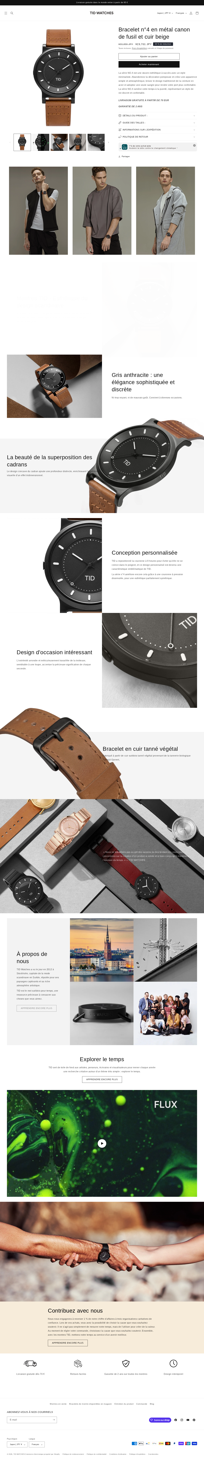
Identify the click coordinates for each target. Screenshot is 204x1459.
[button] (6, 13)
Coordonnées (153, 1454)
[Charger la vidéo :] (102, 1143)
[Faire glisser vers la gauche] (10, 142)
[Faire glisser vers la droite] (108, 142)
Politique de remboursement (73, 1454)
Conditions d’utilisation (117, 1454)
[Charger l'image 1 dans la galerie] (22, 142)
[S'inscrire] (54, 1419)
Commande (141, 1404)
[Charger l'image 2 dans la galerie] (40, 142)
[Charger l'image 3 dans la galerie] (59, 142)
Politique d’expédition (137, 1454)
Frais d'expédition (139, 48)
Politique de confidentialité (97, 1454)
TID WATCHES (19, 1454)
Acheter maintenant (149, 64)
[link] (36, 1008)
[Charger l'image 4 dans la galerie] (77, 142)
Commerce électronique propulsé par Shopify (42, 1454)
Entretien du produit (124, 1404)
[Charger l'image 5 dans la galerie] (96, 142)
